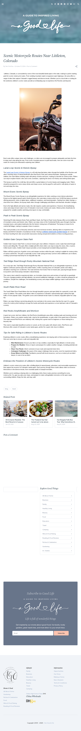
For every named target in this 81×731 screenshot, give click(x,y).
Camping (45, 529)
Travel (44, 525)
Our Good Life (49, 723)
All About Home (47, 496)
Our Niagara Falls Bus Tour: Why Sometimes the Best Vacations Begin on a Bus (66, 421)
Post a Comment (32, 66)
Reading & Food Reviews (50, 538)
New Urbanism (58, 680)
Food (44, 517)
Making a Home (59, 677)
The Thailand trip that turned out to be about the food (39, 421)
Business (45, 500)
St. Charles (46, 551)
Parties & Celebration (49, 542)
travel (14, 389)
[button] (76, 66)
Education (45, 521)
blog (6, 389)
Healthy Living (47, 508)
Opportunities (58, 671)
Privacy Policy (58, 686)
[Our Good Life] (40, 24)
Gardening (45, 546)
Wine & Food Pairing (49, 534)
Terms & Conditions (60, 683)
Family (44, 504)
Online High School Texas (34, 694)
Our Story (57, 674)
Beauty (44, 513)
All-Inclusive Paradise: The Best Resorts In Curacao (15, 421)
